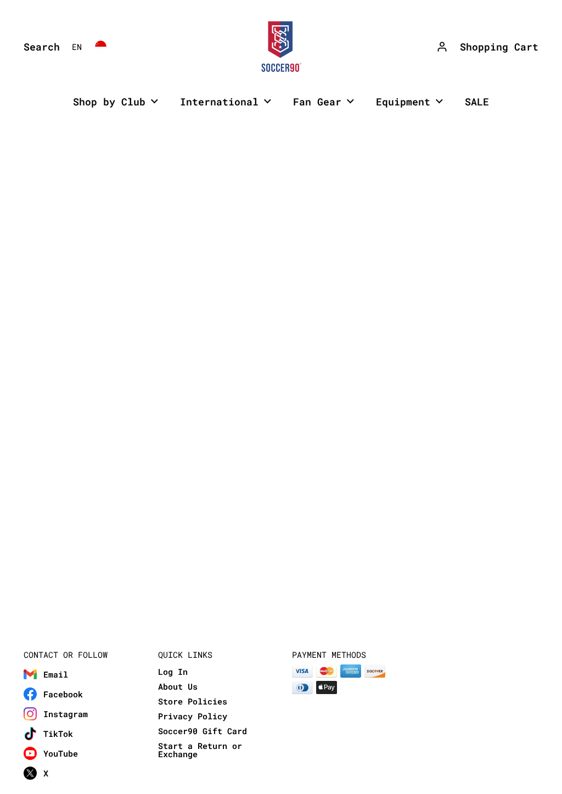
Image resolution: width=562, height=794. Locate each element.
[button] (39, 46)
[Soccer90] (281, 46)
